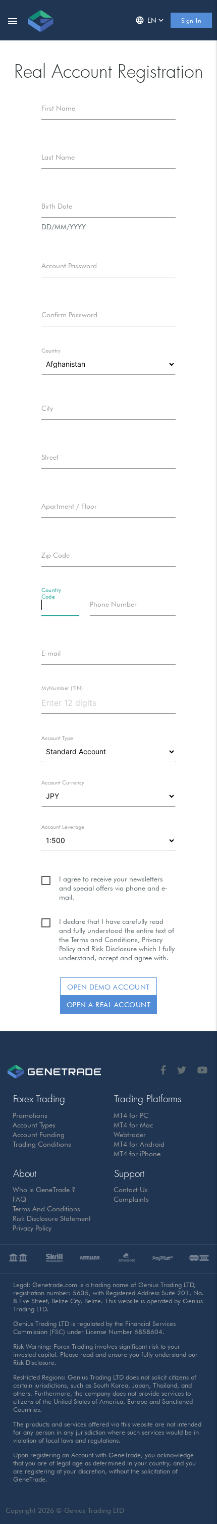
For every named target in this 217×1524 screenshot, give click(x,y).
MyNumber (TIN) (62, 688)
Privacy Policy (32, 1228)
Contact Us (131, 1190)
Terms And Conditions (46, 1209)
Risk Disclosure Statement (52, 1218)
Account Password (69, 266)
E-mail (51, 653)
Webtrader (130, 1134)
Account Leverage (62, 826)
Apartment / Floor (69, 506)
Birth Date (56, 206)
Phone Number (113, 604)
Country (51, 350)
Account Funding (39, 1134)
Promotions (30, 1115)
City (47, 408)
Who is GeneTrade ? (44, 1190)
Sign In (191, 20)
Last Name (58, 157)
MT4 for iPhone (137, 1154)
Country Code (51, 593)
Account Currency (62, 782)
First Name (58, 108)
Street (50, 457)
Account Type (57, 738)
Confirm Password (69, 315)
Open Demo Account (108, 987)
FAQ (19, 1199)
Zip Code (55, 555)
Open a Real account (109, 1005)
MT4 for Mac (133, 1125)
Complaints (131, 1199)
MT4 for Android (139, 1144)
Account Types (34, 1125)
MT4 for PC (131, 1115)
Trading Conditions (42, 1144)
